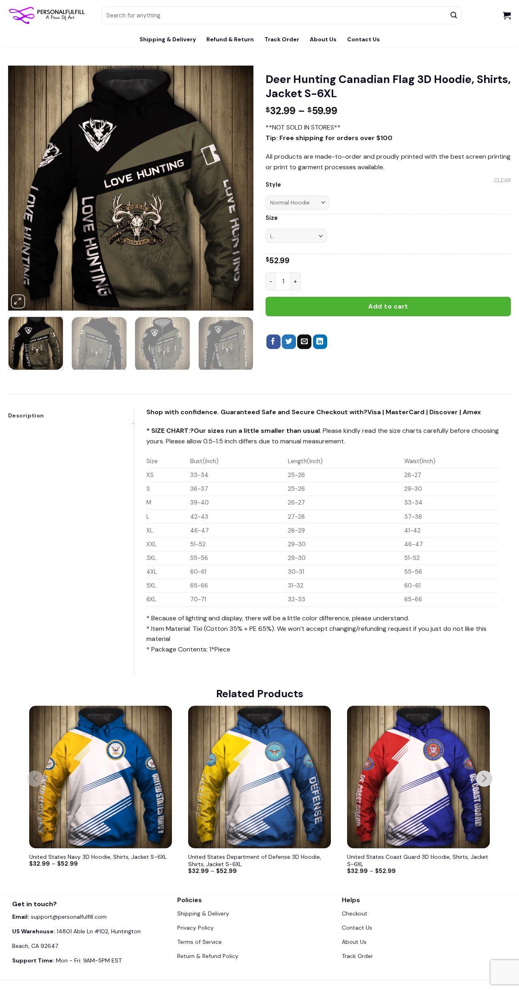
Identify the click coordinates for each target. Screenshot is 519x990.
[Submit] (454, 15)
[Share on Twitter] (289, 341)
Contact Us (363, 39)
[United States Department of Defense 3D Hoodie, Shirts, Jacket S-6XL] (259, 777)
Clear (502, 180)
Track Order (281, 39)
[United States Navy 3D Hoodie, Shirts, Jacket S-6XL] (100, 777)
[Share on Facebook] (273, 341)
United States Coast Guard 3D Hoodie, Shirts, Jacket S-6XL (417, 860)
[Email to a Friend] (304, 341)
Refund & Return (230, 39)
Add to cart (388, 306)
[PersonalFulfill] (48, 15)
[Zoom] (18, 301)
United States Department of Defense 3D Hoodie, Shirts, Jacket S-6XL (254, 860)
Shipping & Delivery (167, 39)
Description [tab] (26, 415)
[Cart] (507, 15)
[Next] (238, 188)
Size (272, 218)
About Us (323, 39)
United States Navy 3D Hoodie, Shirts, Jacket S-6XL (98, 856)
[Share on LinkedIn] (320, 341)
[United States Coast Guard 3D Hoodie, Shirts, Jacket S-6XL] (418, 777)
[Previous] (23, 188)
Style (273, 185)
